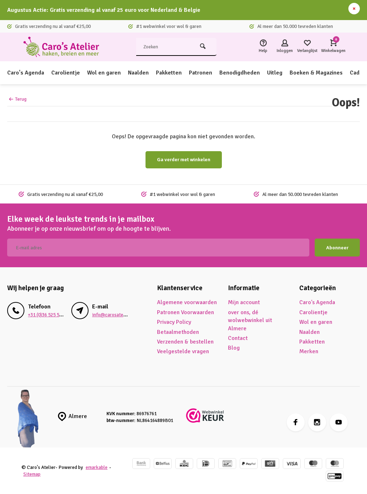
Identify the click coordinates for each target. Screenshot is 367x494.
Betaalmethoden (178, 332)
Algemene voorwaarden (187, 302)
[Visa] (292, 464)
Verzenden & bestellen (185, 341)
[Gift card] (270, 464)
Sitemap (31, 474)
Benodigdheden (239, 72)
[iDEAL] (206, 464)
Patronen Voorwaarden (185, 312)
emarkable (97, 467)
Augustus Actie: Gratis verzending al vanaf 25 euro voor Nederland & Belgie (103, 10)
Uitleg (274, 72)
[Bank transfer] (141, 464)
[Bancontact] (227, 464)
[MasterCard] (335, 464)
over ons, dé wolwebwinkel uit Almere (250, 320)
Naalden (138, 72)
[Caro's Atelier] (65, 47)
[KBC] (184, 464)
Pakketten (169, 72)
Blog (234, 347)
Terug (21, 99)
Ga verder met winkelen (183, 160)
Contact (238, 338)
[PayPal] (249, 464)
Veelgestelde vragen (183, 351)
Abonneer (337, 248)
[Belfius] (163, 464)
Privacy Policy (174, 322)
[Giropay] (335, 477)
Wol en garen (104, 72)
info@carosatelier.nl (113, 315)
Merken (308, 351)
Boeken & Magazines (316, 72)
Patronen (200, 72)
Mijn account (244, 302)
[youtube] (339, 422)
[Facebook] (296, 422)
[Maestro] (313, 464)
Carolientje (65, 72)
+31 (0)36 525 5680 (47, 315)
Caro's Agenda (25, 72)
